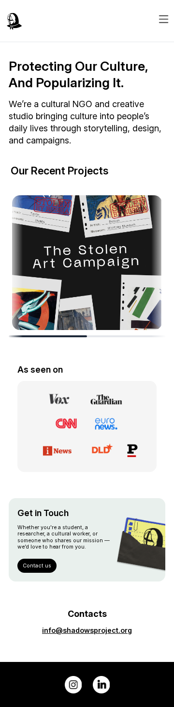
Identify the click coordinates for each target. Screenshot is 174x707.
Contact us (37, 566)
